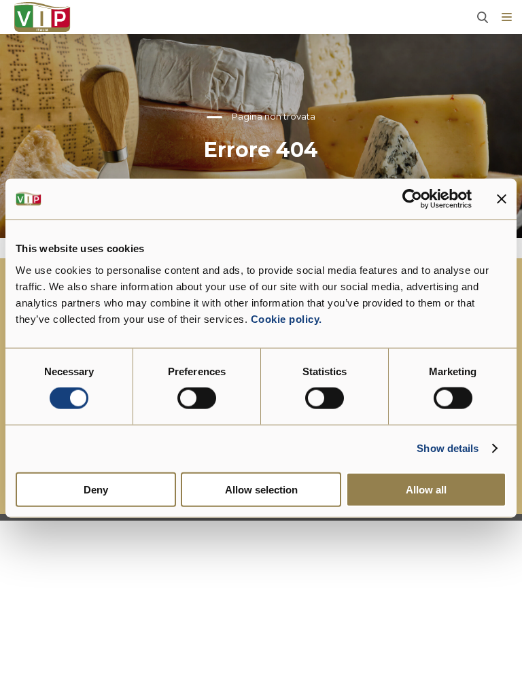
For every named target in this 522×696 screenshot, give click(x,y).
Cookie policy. (284, 318)
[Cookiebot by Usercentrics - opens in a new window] (412, 199)
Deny (96, 489)
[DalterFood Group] (42, 17)
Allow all (426, 489)
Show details (447, 448)
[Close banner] (501, 199)
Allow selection (261, 489)
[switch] (196, 398)
